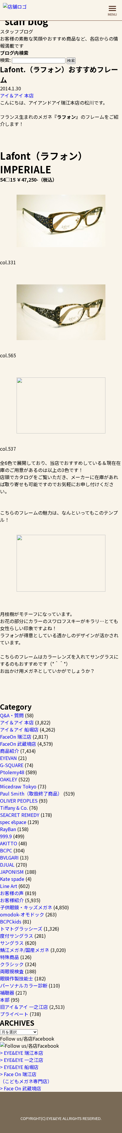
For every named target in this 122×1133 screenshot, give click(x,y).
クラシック (12, 964)
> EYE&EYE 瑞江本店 (21, 1052)
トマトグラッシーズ (21, 928)
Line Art (8, 885)
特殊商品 (9, 957)
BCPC (6, 850)
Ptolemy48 (12, 772)
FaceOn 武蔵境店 (18, 743)
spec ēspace (13, 821)
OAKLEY (8, 779)
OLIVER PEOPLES (19, 800)
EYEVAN (8, 757)
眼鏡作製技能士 (16, 978)
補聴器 (7, 992)
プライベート (14, 1013)
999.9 (6, 836)
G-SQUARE (11, 765)
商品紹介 (9, 750)
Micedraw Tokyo (18, 786)
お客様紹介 (12, 900)
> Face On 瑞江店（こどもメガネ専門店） (26, 1077)
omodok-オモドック (22, 914)
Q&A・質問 (12, 715)
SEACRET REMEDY (19, 814)
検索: (5, 59)
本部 (4, 999)
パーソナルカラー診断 (23, 985)
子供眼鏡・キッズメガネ (26, 907)
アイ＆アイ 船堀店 (19, 729)
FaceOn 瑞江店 (15, 736)
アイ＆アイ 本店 (17, 95)
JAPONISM (12, 871)
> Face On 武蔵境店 (20, 1088)
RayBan (8, 829)
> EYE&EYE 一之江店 (21, 1059)
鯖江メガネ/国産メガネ (24, 949)
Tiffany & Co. (14, 807)
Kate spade (12, 878)
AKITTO (8, 843)
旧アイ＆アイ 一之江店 (24, 1006)
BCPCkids (10, 921)
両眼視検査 (12, 971)
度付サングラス (16, 935)
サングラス (12, 942)
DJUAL (7, 864)
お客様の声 (12, 893)
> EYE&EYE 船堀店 (19, 1066)
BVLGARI (9, 857)
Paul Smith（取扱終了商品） (31, 793)
